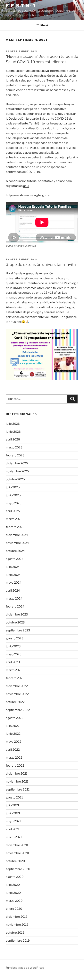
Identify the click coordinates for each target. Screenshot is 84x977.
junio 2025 (13, 495)
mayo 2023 (13, 654)
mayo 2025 (13, 503)
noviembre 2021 (17, 781)
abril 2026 (13, 439)
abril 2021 (12, 829)
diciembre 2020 (17, 845)
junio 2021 (13, 813)
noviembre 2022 (17, 694)
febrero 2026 (15, 455)
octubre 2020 (15, 861)
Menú (44, 25)
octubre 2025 (15, 479)
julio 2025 (13, 487)
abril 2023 (13, 662)
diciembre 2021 (16, 773)
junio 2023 (13, 646)
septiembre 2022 (18, 710)
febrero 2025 (15, 527)
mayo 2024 (13, 582)
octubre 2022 (15, 702)
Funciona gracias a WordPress (25, 967)
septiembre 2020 (18, 869)
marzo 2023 (14, 670)
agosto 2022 (14, 718)
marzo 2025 (14, 519)
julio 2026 (13, 423)
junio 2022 (13, 733)
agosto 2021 (14, 797)
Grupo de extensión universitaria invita (40, 264)
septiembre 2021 (17, 789)
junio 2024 (13, 575)
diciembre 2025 (17, 463)
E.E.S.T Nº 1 (21, 6)
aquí (26, 186)
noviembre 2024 (17, 543)
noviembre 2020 (17, 853)
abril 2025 (13, 511)
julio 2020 (13, 885)
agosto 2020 (14, 877)
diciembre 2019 (17, 916)
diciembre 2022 (17, 686)
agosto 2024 (14, 559)
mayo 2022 (13, 741)
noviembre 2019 (17, 924)
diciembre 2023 (17, 614)
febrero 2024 (15, 606)
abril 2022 (13, 749)
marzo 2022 (14, 757)
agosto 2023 (14, 638)
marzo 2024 (14, 598)
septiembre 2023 (18, 630)
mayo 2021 (13, 821)
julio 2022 (13, 726)
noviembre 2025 (17, 471)
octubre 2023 (15, 622)
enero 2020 (14, 908)
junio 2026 (13, 431)
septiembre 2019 (18, 940)
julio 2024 (13, 567)
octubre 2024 (15, 551)
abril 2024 (13, 590)
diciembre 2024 (17, 535)
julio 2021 (12, 805)
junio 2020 (13, 893)
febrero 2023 (15, 678)
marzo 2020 (14, 901)
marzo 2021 (14, 837)
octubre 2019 (15, 932)
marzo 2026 (14, 447)
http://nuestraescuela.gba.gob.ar (28, 195)
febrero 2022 (15, 765)
